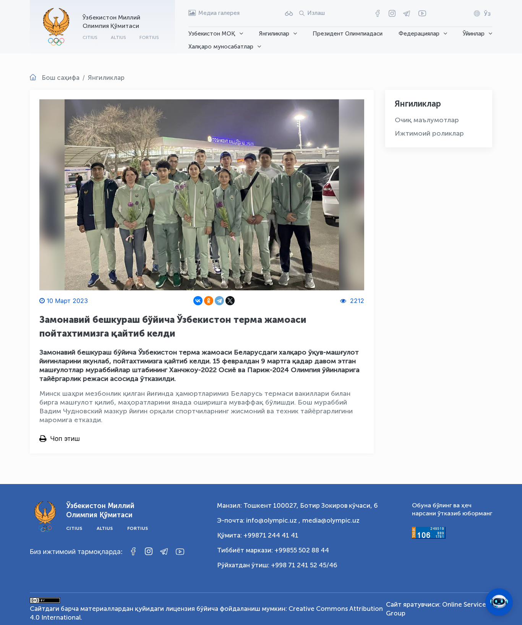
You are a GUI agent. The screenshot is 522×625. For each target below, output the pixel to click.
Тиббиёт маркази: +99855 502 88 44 (273, 550)
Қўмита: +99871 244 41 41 (257, 535)
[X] (230, 300)
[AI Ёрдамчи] (499, 602)
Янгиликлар (274, 33)
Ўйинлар (474, 33)
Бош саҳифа (60, 77)
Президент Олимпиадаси (348, 33)
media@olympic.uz (331, 520)
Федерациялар (419, 33)
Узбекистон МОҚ (211, 33)
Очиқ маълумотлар (427, 120)
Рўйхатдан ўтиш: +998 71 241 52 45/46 (277, 565)
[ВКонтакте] (198, 300)
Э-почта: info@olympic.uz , (258, 520)
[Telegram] (219, 300)
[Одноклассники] (208, 300)
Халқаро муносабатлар (220, 46)
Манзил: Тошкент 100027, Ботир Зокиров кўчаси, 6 (297, 505)
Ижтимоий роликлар (429, 133)
